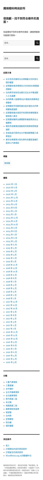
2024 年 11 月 (11, 221)
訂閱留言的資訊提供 (14, 452)
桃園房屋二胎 (11, 405)
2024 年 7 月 (11, 234)
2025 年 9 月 (11, 204)
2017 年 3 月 (11, 322)
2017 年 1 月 (11, 328)
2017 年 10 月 (11, 308)
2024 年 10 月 (12, 224)
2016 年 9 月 (11, 342)
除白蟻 (8, 422)
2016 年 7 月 (11, 349)
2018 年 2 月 (11, 295)
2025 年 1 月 (11, 214)
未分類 (8, 402)
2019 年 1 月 (11, 261)
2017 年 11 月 (11, 305)
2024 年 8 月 (11, 231)
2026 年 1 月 (11, 194)
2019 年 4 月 (11, 251)
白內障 (8, 415)
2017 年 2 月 (11, 325)
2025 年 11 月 (11, 201)
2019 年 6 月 (11, 244)
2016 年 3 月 (11, 362)
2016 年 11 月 (11, 335)
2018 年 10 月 (11, 271)
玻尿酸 (7, 163)
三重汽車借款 (11, 382)
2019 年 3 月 (11, 255)
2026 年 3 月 (11, 191)
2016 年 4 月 (11, 359)
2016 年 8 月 (11, 345)
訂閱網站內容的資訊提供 (16, 449)
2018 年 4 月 (11, 288)
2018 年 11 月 (11, 268)
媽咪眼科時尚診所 (14, 8)
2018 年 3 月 (11, 292)
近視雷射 (9, 419)
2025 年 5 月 (11, 211)
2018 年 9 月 (11, 275)
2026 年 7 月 (11, 184)
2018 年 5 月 (11, 285)
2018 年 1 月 (11, 298)
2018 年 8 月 (11, 278)
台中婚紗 (9, 389)
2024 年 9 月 (11, 228)
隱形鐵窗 (9, 426)
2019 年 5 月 (11, 248)
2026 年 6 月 (11, 187)
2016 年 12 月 (12, 332)
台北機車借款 (11, 395)
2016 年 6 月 (11, 352)
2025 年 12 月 (12, 197)
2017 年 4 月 (11, 318)
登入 (8, 445)
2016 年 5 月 (11, 355)
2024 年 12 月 (12, 218)
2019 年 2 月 (11, 258)
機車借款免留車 (12, 409)
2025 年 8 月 (11, 208)
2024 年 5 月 (11, 241)
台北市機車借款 (12, 392)
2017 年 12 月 (11, 302)
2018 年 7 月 (11, 281)
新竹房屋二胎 (11, 399)
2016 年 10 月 (12, 339)
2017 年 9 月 (11, 312)
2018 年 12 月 (11, 265)
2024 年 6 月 (11, 238)
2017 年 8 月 (11, 315)
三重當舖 (9, 385)
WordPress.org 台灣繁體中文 (19, 455)
